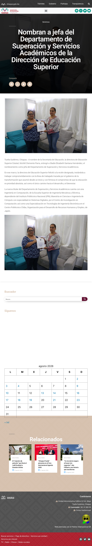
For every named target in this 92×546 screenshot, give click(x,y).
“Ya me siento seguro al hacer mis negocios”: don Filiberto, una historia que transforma (71, 465)
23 (78, 400)
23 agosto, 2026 (18, 470)
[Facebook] (76, 10)
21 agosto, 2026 (44, 470)
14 (54, 393)
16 (78, 393)
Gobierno (52, 4)
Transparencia (77, 4)
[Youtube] (89, 10)
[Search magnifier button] (85, 299)
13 (42, 393)
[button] (46, 11)
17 (7, 400)
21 (54, 400)
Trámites (40, 4)
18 (19, 400)
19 (30, 400)
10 (7, 393)
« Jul (6, 422)
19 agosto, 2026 (70, 472)
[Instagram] (81, 10)
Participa (64, 4)
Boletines (46, 22)
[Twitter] (85, 10)
